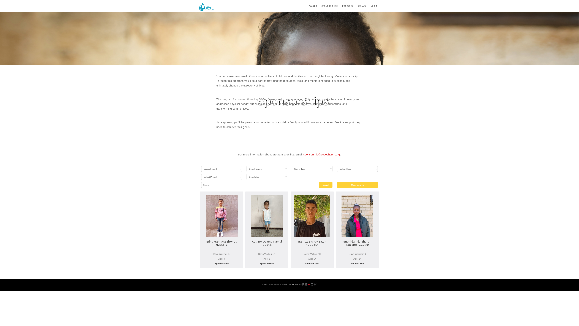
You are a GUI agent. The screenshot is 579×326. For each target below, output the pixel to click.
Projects (347, 6)
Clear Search (357, 185)
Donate (362, 6)
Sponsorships (329, 6)
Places (313, 6)
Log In (374, 6)
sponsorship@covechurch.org (321, 154)
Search (326, 185)
